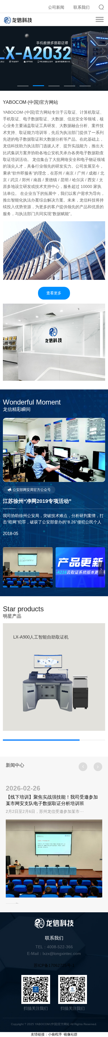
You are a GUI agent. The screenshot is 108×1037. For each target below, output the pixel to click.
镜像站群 (70, 1034)
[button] (4, 51)
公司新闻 (56, 7)
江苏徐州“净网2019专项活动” (37, 501)
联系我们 (81, 7)
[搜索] (101, 7)
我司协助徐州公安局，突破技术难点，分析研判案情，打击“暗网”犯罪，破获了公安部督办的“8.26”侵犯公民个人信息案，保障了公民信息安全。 (53, 522)
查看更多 (53, 293)
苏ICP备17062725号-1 (54, 965)
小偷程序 (55, 1034)
